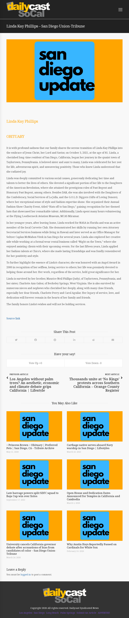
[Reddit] (93, 340)
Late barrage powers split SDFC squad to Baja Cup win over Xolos (32, 494)
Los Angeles (25, 613)
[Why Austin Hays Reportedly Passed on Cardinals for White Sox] (95, 526)
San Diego (39, 613)
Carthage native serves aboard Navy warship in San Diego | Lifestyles (90, 446)
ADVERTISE (104, 613)
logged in (26, 574)
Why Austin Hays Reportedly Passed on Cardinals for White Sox (92, 546)
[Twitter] (16, 340)
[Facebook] (35, 340)
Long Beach (52, 613)
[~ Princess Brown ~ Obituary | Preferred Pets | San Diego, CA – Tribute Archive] (34, 426)
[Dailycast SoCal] (28, 9)
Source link (13, 318)
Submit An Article (86, 613)
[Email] (112, 340)
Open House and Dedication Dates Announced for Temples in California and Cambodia (93, 496)
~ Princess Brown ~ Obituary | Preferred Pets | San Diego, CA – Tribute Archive (32, 446)
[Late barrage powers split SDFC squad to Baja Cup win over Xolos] (34, 474)
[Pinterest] (54, 340)
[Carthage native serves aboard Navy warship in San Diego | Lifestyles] (95, 426)
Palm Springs (67, 613)
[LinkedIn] (74, 340)
